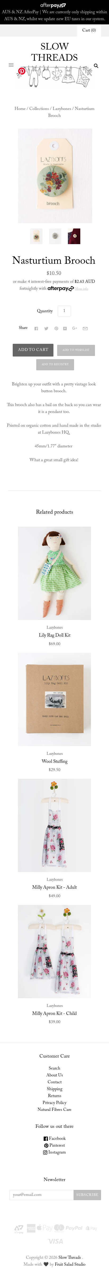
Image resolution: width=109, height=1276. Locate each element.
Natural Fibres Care (54, 1110)
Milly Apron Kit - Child (54, 1013)
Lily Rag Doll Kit (54, 635)
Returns (54, 1096)
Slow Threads (69, 1258)
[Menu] (11, 66)
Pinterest (56, 1145)
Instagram (56, 1152)
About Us (54, 1075)
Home (20, 109)
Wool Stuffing (54, 761)
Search (54, 1068)
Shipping (54, 1089)
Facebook (57, 1139)
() (89, 30)
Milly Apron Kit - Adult (54, 887)
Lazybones (62, 109)
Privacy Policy (54, 1103)
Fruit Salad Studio (70, 1264)
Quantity (45, 311)
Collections (39, 109)
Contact (55, 1082)
